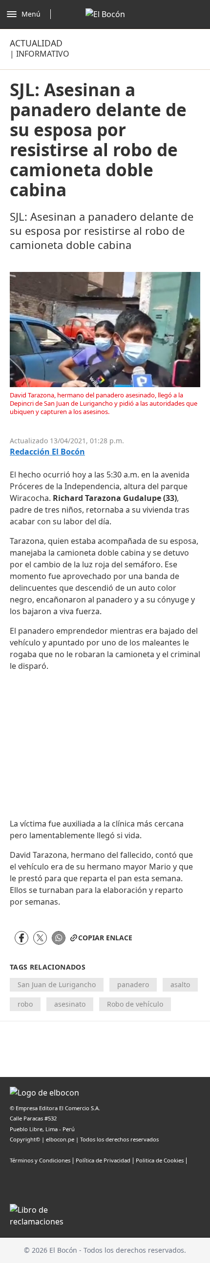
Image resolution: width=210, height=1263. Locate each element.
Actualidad (36, 43)
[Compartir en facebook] (21, 938)
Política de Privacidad (103, 1160)
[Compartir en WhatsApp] (58, 938)
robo (25, 1004)
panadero (133, 984)
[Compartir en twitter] (40, 938)
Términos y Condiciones (40, 1160)
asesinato (69, 1004)
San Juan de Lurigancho (57, 984)
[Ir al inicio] (105, 14)
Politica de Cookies (160, 1160)
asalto (180, 984)
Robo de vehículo (135, 1004)
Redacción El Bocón (47, 452)
